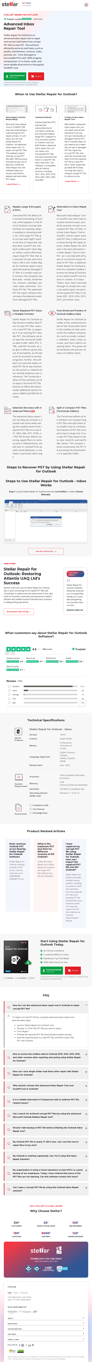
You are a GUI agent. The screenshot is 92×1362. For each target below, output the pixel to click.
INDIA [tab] (15, 1293)
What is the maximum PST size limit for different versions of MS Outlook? (45, 850)
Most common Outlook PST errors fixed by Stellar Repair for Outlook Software (17, 850)
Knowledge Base (40, 813)
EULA (32, 978)
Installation (10, 978)
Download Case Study (18, 611)
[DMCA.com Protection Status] (20, 1352)
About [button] (10, 1318)
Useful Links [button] (13, 1339)
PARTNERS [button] (12, 1334)
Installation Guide (40, 805)
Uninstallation (22, 978)
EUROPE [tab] (24, 1293)
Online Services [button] (15, 1329)
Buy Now (38, 76)
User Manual (38, 809)
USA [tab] (10, 1293)
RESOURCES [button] (12, 1324)
